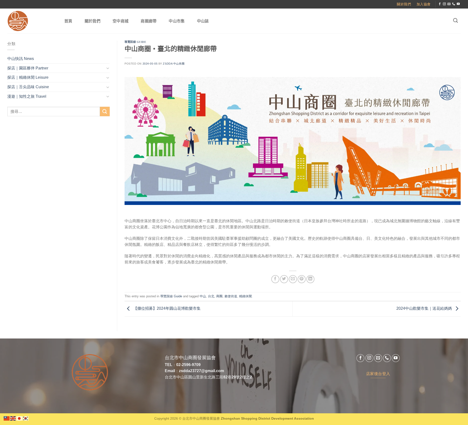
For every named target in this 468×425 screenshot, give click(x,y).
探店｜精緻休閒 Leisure (28, 77)
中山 (203, 296)
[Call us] (453, 4)
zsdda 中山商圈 (174, 63)
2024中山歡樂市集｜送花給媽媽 (424, 309)
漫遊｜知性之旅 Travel (26, 96)
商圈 (219, 296)
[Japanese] (19, 418)
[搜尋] (455, 20)
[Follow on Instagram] (444, 4)
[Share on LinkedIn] (310, 279)
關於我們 (92, 21)
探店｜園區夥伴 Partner (27, 68)
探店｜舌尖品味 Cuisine (28, 87)
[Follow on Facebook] (439, 4)
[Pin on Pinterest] (302, 279)
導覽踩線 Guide (135, 41)
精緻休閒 (245, 296)
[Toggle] (108, 68)
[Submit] (105, 111)
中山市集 (177, 21)
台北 (211, 296)
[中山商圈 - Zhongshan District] (30, 21)
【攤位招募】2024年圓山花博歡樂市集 (166, 309)
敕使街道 (230, 296)
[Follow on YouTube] (458, 4)
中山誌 (203, 21)
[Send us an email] (449, 4)
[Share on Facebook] (275, 279)
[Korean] (26, 418)
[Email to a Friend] (293, 279)
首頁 (68, 21)
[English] (13, 418)
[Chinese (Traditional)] (7, 418)
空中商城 (120, 21)
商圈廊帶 (148, 21)
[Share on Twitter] (284, 279)
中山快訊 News (20, 59)
